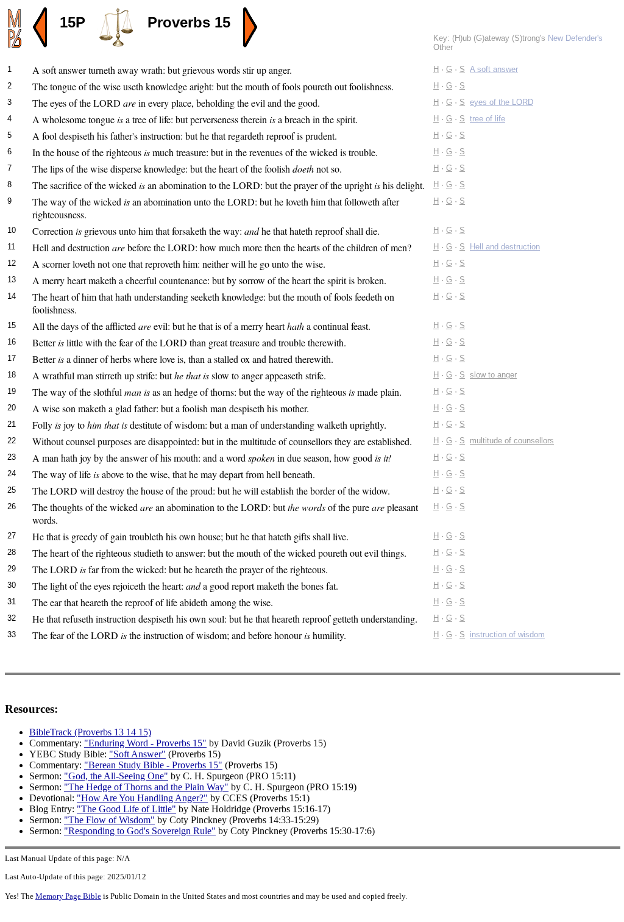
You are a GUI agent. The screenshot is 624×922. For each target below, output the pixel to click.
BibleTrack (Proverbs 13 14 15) (90, 732)
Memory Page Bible (68, 896)
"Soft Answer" (137, 754)
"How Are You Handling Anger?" (142, 798)
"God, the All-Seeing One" (116, 776)
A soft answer (494, 69)
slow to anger (493, 374)
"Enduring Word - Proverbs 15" (145, 743)
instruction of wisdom (507, 634)
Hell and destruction (505, 246)
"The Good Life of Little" (126, 809)
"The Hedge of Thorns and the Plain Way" (146, 787)
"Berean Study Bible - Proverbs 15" (153, 765)
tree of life (487, 118)
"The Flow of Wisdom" (109, 820)
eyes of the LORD (501, 102)
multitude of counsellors (512, 440)
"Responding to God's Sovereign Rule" (140, 831)
